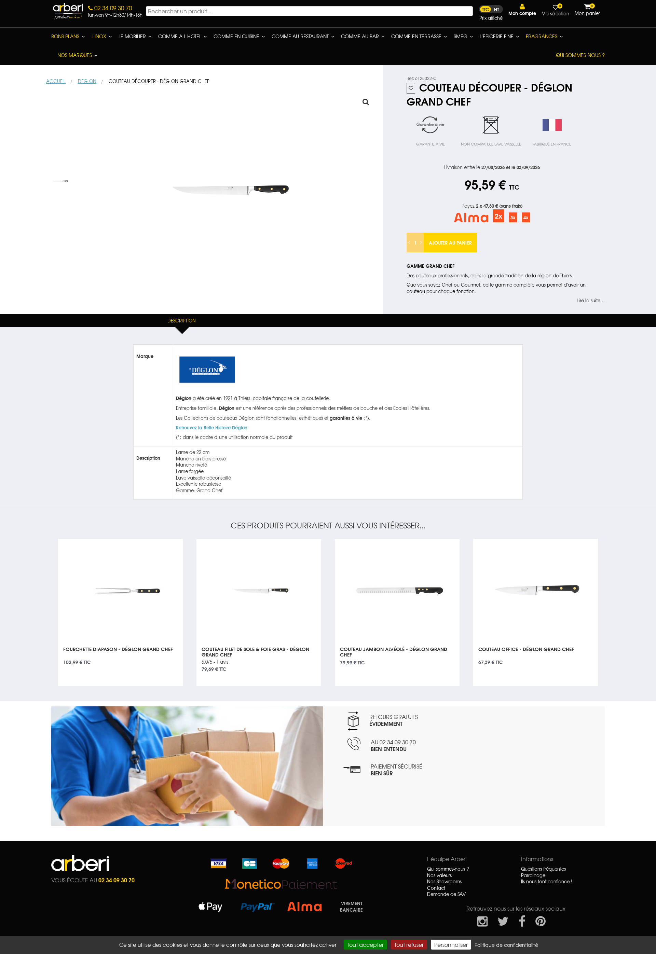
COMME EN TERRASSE (416, 36)
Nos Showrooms (444, 882)
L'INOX (99, 36)
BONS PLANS (65, 36)
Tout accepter (365, 944)
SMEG (460, 36)
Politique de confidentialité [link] (506, 944)
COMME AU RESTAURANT (300, 36)
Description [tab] (181, 320)
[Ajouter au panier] (169, 544)
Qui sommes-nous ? (580, 55)
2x (498, 215)
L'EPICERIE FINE (497, 36)
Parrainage (533, 875)
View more (120, 653)
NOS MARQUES (74, 55)
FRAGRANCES (541, 36)
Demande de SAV (446, 894)
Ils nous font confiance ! (546, 882)
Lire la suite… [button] (591, 301)
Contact (436, 888)
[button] (522, 10)
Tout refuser (409, 944)
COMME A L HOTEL (179, 36)
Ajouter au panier (450, 242)
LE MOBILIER (132, 36)
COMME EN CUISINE (236, 36)
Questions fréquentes (543, 869)
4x (525, 217)
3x (512, 217)
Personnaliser (451, 944)
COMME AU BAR (360, 36)
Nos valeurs (439, 875)
